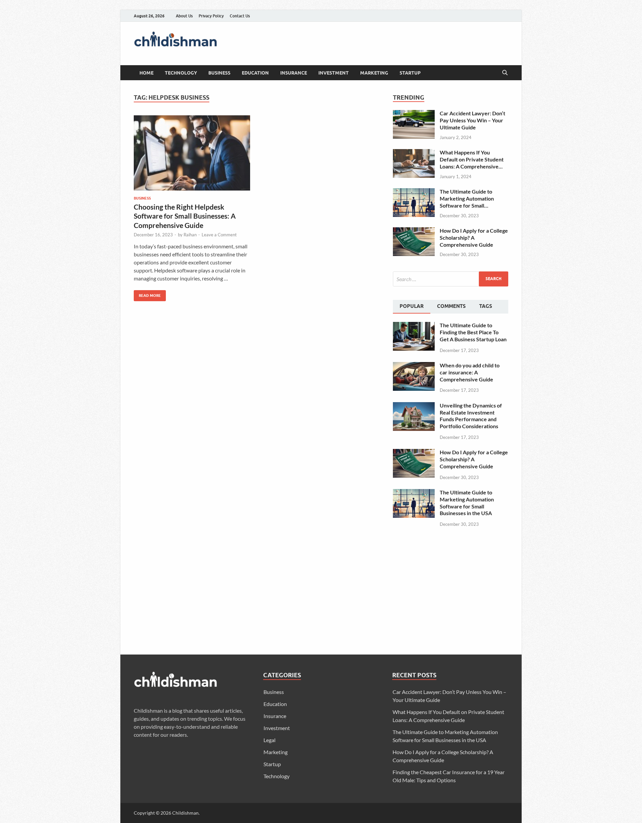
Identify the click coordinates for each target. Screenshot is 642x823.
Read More (147, 294)
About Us (184, 15)
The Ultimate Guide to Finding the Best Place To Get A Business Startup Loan (473, 332)
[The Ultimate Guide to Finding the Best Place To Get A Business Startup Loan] (414, 326)
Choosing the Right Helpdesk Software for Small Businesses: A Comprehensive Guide (185, 216)
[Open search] (505, 73)
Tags (485, 306)
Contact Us (240, 15)
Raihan (190, 234)
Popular (412, 306)
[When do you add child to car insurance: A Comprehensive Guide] (414, 366)
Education (255, 73)
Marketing (374, 73)
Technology (181, 73)
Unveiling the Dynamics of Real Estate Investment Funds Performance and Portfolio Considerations (471, 415)
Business (219, 73)
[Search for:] (450, 278)
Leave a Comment (219, 234)
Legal (269, 740)
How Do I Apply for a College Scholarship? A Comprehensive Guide (474, 237)
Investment (333, 73)
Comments (451, 306)
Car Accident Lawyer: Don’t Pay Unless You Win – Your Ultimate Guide (472, 120)
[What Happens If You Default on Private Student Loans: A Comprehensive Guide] (414, 153)
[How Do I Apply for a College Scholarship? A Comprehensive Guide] (414, 231)
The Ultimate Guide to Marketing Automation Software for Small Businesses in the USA (467, 198)
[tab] (411, 307)
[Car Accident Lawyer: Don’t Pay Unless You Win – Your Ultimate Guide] (414, 114)
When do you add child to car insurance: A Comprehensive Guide (470, 372)
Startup (410, 73)
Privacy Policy (211, 15)
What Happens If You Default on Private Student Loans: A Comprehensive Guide (472, 159)
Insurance (293, 73)
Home (146, 73)
